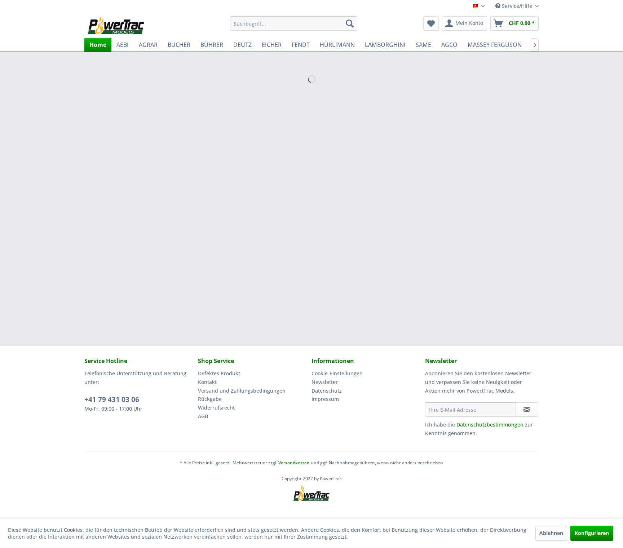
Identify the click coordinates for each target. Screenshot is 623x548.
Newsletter (325, 382)
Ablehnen (551, 533)
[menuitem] (293, 23)
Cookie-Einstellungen (337, 373)
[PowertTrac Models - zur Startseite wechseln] (117, 25)
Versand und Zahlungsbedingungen (242, 390)
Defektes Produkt (219, 373)
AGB (203, 416)
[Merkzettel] (431, 23)
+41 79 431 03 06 (111, 399)
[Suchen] (349, 23)
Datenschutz (327, 390)
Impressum (325, 398)
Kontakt (207, 382)
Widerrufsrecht (216, 407)
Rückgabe (210, 398)
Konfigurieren (592, 533)
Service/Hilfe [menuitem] (517, 6)
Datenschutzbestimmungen (489, 424)
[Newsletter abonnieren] (527, 409)
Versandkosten (294, 463)
